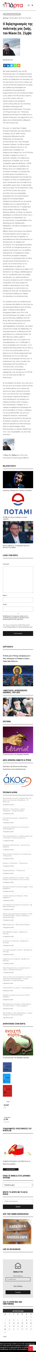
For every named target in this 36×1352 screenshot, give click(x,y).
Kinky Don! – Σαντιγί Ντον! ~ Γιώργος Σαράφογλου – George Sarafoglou (14, 810)
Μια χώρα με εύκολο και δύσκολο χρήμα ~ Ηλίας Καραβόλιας (18, 887)
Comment (6, 564)
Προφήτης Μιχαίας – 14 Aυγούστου (14, 870)
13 (18, 1323)
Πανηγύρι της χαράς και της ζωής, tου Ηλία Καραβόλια (16, 996)
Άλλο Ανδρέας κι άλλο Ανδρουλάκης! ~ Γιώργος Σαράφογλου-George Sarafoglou (17, 1014)
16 (31, 1323)
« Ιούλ (4, 1336)
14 (22, 1323)
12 (13, 1323)
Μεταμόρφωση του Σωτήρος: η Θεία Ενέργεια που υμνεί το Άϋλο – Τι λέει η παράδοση (17, 1005)
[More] (19, 64)
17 (5, 1326)
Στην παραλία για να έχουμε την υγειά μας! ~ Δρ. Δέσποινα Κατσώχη (17, 905)
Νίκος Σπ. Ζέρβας (10, 455)
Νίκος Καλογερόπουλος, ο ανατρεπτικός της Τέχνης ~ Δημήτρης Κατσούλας (16, 968)
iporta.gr (6, 18)
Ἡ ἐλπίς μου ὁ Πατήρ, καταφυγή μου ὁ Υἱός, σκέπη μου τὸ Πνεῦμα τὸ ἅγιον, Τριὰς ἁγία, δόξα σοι (16, 658)
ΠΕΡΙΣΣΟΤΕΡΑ (10, 1169)
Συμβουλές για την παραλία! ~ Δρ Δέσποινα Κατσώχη (16, 959)
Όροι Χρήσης (18, 1286)
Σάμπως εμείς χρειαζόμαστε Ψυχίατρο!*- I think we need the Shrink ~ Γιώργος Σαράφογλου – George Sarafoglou (17, 915)
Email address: (18, 1276)
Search (18, 1207)
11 (9, 1323)
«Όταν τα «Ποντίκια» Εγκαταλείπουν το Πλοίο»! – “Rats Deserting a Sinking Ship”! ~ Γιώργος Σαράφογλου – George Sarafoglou (18, 978)
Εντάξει (2, 1351)
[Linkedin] (8, 64)
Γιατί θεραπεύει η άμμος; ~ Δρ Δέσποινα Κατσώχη (15, 932)
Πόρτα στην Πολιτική (12, 14)
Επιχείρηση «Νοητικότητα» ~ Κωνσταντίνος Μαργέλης (16, 846)
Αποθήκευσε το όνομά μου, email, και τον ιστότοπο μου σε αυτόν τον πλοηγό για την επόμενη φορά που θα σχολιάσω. (16, 617)
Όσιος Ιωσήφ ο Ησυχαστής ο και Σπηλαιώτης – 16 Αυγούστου (17, 855)
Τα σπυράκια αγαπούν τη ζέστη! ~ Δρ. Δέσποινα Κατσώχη (17, 950)
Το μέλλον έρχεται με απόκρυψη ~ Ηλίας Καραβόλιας (15, 896)
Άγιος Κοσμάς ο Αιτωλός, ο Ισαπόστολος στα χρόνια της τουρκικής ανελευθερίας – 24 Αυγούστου (17, 800)
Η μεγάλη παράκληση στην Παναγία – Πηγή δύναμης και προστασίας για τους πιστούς (16, 878)
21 (22, 1326)
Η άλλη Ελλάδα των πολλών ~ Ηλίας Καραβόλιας (18, 988)
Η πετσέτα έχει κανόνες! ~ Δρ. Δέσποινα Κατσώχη (15, 819)
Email (4, 604)
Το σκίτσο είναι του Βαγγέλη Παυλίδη (16, 754)
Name (5, 595)
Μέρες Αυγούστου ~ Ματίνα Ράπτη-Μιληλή (16, 924)
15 (26, 1323)
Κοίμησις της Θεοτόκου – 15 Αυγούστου (15, 863)
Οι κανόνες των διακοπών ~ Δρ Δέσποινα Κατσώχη (15, 941)
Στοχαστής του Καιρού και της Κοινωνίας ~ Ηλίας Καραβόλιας (16, 828)
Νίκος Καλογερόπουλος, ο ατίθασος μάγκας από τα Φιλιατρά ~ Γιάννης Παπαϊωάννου (17, 837)
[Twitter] (11, 64)
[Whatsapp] (15, 64)
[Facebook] (5, 64)
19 (13, 1326)
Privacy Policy (11, 627)
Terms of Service (24, 627)
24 (5, 1329)
